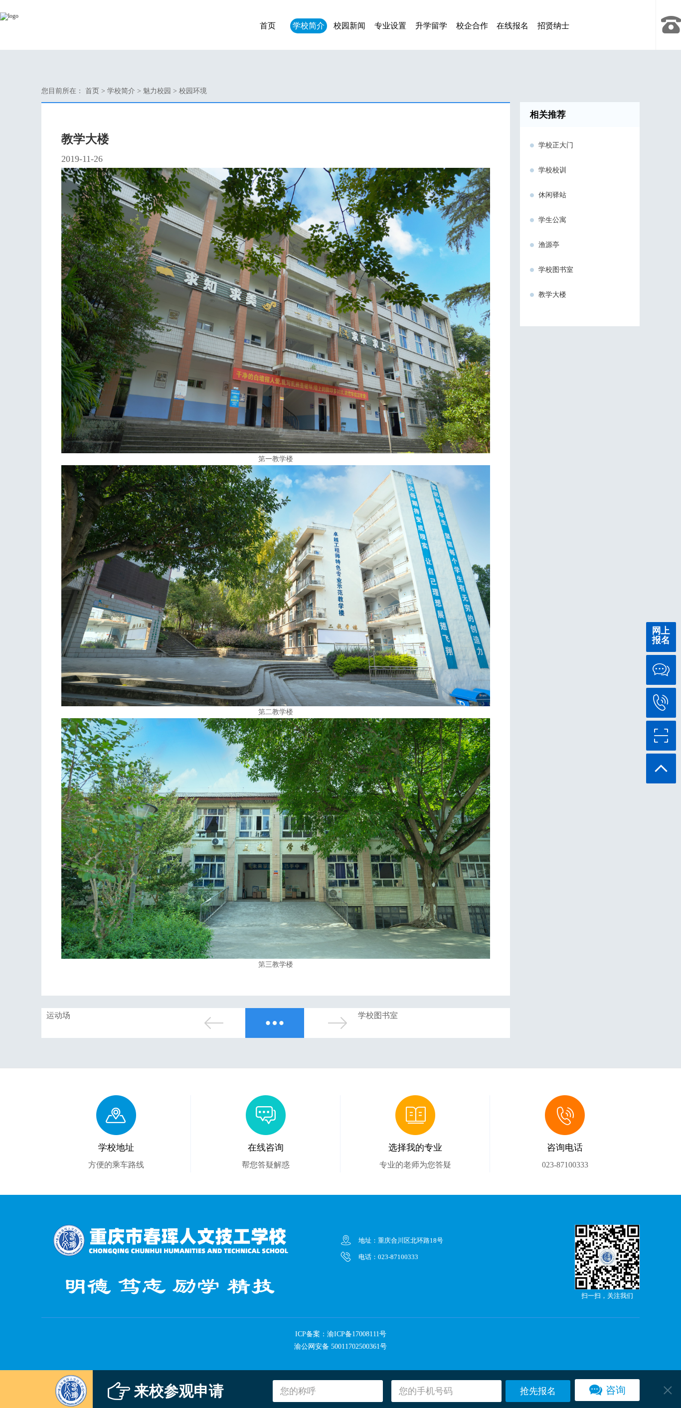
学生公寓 (552, 220)
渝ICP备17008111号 (356, 1334)
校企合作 (472, 25)
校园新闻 (349, 25)
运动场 (58, 1015)
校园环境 (193, 91)
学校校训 (552, 170)
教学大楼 (552, 294)
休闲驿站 (552, 195)
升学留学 (431, 25)
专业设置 (390, 25)
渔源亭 (548, 245)
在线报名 (512, 25)
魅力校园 (157, 91)
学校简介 (309, 25)
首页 (268, 25)
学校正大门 (555, 145)
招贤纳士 (553, 25)
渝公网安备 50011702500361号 (340, 1346)
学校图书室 (378, 1015)
